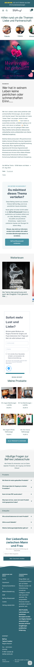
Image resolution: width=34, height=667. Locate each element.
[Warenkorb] (31, 10)
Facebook (5, 83)
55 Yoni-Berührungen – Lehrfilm (25, 404)
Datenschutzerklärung (8, 587)
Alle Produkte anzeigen (17, 441)
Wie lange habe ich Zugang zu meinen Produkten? (14, 487)
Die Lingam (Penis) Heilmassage (9, 431)
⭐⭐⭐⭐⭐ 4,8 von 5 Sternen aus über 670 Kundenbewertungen (17, 4)
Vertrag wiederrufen (8, 605)
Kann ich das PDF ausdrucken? (12, 494)
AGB (3, 595)
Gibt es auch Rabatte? (9, 522)
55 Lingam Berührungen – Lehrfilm (8, 404)
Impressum (5, 582)
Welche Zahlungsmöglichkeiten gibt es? (15, 528)
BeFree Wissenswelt (8, 598)
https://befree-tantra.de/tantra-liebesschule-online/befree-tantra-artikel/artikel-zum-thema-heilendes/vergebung (16, 132)
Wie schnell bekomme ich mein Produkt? (15, 516)
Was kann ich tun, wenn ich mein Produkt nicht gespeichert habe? (15, 501)
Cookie (4, 601)
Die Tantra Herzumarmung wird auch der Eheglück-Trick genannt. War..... (15, 294)
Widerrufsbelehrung (8, 591)
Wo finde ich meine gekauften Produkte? (15, 480)
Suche (4, 579)
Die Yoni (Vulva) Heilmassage (25, 431)
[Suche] (7, 10)
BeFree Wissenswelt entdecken (17, 242)
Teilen (4, 175)
